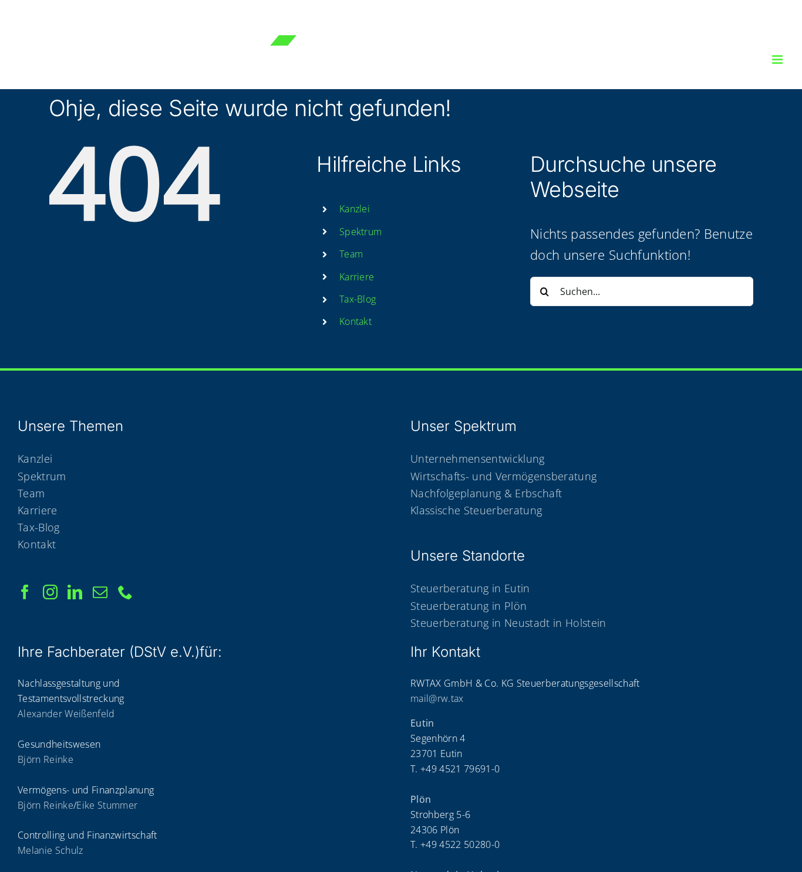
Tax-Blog (357, 299)
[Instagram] (50, 592)
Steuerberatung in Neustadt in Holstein (508, 623)
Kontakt (37, 544)
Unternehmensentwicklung (477, 459)
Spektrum (42, 476)
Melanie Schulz (50, 850)
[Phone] (125, 592)
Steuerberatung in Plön (468, 606)
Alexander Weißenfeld (66, 713)
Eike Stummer (106, 805)
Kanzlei (35, 459)
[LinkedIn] (75, 592)
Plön (420, 799)
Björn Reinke (45, 759)
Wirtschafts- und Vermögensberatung (503, 476)
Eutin (422, 723)
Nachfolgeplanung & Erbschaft (486, 493)
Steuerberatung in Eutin (470, 588)
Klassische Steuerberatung (476, 510)
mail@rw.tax (437, 698)
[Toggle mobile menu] (778, 59)
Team (351, 253)
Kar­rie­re (357, 276)
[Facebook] (25, 592)
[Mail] (100, 592)
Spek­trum (360, 231)
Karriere (38, 510)
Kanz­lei (354, 208)
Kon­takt (355, 321)
